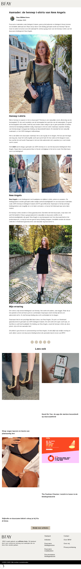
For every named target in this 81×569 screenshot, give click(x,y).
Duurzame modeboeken (48, 550)
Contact (66, 536)
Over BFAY (68, 540)
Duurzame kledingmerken (49, 544)
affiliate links (23, 541)
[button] (77, 3)
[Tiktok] (48, 342)
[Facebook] (32, 342)
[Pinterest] (44, 342)
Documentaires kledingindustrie (49, 555)
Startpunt (47, 536)
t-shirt (14, 147)
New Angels (13, 199)
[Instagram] (36, 342)
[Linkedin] (40, 342)
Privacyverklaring (70, 547)
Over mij (67, 543)
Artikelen (47, 540)
